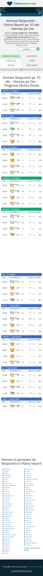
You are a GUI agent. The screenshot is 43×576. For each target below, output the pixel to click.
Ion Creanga (30, 499)
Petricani (7, 524)
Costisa (6, 501)
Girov (28, 487)
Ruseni (6, 547)
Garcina (28, 481)
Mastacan (29, 503)
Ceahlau (7, 497)
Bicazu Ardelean (10, 485)
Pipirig (6, 532)
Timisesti (29, 536)
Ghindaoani (30, 485)
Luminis (28, 501)
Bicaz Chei (8, 483)
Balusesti (7, 477)
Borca (6, 489)
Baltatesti (7, 475)
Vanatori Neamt (31, 543)
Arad (32, 60)
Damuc (6, 508)
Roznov (7, 545)
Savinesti (29, 518)
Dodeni (28, 475)
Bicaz (6, 481)
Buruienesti (8, 495)
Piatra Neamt (8, 526)
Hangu (28, 493)
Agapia (6, 471)
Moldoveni (29, 508)
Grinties (28, 489)
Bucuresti (32, 56)
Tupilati (28, 539)
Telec (28, 532)
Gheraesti (29, 483)
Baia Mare (32, 65)
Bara (6, 479)
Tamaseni (29, 522)
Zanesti (28, 545)
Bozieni (7, 493)
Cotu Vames (8, 503)
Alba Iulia (11, 60)
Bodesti (7, 487)
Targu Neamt (30, 526)
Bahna (6, 473)
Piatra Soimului (9, 528)
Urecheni (29, 541)
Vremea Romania (11, 56)
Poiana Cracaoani (10, 534)
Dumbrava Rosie (32, 479)
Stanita (28, 520)
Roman (6, 541)
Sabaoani (7, 549)
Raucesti (7, 539)
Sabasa (7, 551)
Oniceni (7, 520)
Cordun (6, 499)
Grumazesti (30, 491)
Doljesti (28, 477)
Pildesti (7, 530)
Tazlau (28, 530)
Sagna (6, 553)
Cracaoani (7, 506)
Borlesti (7, 491)
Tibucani (29, 534)
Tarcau (28, 524)
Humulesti (29, 495)
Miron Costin (30, 506)
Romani (7, 543)
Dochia (6, 510)
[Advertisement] (21, 255)
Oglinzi (6, 518)
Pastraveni (8, 522)
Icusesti (28, 497)
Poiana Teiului (9, 536)
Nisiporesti (30, 510)
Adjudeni (7, 469)
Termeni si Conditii (34, 566)
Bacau (11, 65)
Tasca (28, 528)
